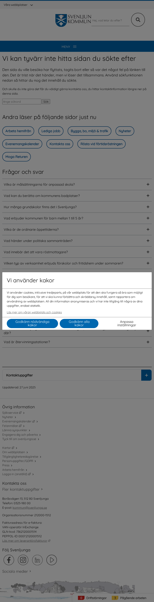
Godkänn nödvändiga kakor (32, 323)
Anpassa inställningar (126, 323)
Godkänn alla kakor (79, 323)
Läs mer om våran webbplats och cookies (34, 312)
